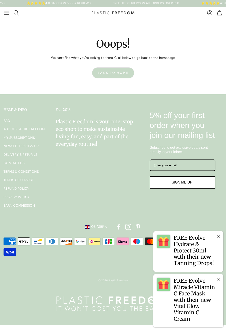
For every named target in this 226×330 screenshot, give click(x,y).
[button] (7, 13)
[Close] (218, 236)
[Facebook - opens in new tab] (118, 227)
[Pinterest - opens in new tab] (138, 227)
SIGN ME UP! (182, 182)
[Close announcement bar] (221, 3)
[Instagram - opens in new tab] (128, 227)
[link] (188, 251)
